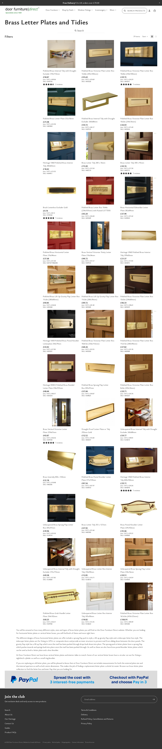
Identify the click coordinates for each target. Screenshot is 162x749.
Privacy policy (47, 742)
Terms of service (89, 742)
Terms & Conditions (88, 710)
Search (7, 710)
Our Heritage (10, 719)
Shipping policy (66, 742)
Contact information (78, 742)
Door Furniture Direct (16, 742)
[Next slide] (159, 2)
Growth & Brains (35, 742)
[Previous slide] (2, 2)
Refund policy (56, 742)
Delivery (84, 714)
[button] (145, 36)
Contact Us (9, 723)
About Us (8, 714)
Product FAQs (10, 732)
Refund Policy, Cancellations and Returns (97, 719)
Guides (7, 728)
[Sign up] (153, 699)
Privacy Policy (86, 723)
